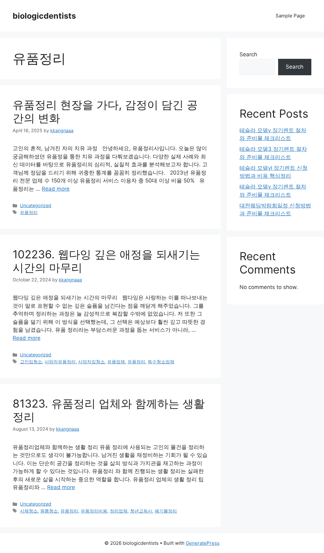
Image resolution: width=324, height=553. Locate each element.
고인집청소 (31, 361)
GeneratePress (203, 543)
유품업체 (116, 361)
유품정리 (29, 212)
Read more (56, 189)
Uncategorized (35, 205)
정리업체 (119, 510)
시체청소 (29, 510)
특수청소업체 (161, 361)
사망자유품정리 (60, 361)
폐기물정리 (166, 510)
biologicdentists (44, 16)
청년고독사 (141, 510)
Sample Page (290, 16)
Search (248, 54)
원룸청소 (49, 510)
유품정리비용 (94, 510)
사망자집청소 (91, 361)
